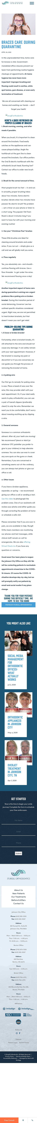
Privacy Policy (9, 1056)
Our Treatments (18, 896)
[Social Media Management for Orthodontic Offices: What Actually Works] (18, 643)
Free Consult (9, 1120)
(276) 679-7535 (21, 949)
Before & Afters (18, 900)
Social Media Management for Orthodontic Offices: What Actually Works (16, 667)
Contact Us (18, 903)
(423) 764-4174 (21, 977)
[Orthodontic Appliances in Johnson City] (18, 704)
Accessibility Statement (10, 1058)
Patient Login (13, 1042)
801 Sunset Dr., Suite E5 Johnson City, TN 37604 (18, 926)
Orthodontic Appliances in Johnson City (15, 722)
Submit (18, 853)
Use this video (7, 498)
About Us (18, 890)
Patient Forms (24, 1042)
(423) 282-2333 (21, 916)
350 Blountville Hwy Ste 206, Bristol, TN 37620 (18, 987)
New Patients (18, 893)
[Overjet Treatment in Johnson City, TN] (18, 752)
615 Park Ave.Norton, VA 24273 (19, 959)
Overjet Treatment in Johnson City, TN (14, 770)
